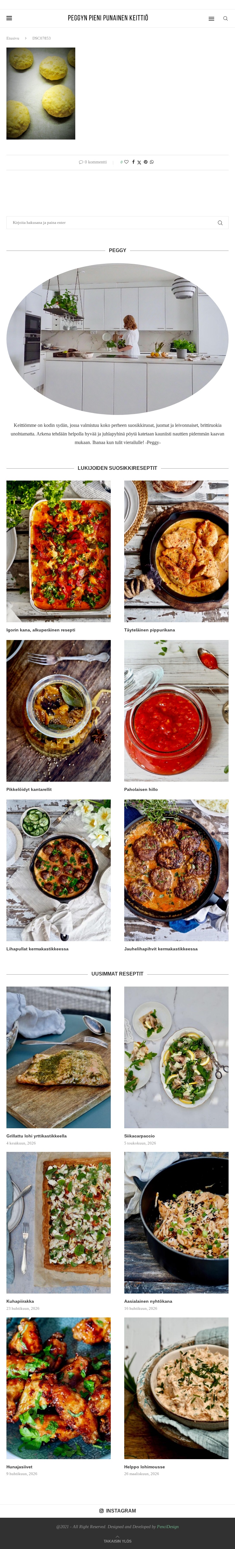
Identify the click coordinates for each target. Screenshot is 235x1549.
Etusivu (12, 38)
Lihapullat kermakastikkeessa (37, 948)
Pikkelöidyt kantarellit (29, 789)
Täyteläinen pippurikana (149, 629)
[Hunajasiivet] (58, 1388)
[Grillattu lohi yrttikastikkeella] (58, 1057)
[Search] (225, 18)
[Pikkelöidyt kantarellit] (58, 711)
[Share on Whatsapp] (152, 162)
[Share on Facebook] (133, 162)
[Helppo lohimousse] (176, 1388)
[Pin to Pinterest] (145, 162)
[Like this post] (126, 162)
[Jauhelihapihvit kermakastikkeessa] (176, 870)
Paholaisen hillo (141, 789)
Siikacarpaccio (139, 1135)
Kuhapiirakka (20, 1301)
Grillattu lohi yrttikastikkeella (36, 1135)
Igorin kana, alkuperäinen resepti (40, 629)
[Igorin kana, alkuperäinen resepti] (58, 551)
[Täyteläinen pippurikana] (176, 551)
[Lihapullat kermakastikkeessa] (58, 870)
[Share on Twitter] (139, 162)
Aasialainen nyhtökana (148, 1301)
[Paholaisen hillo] (176, 711)
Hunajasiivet (19, 1466)
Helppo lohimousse (144, 1466)
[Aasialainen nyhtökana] (176, 1223)
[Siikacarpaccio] (176, 1057)
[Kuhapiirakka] (58, 1223)
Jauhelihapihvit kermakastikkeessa (161, 948)
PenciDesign (168, 1526)
